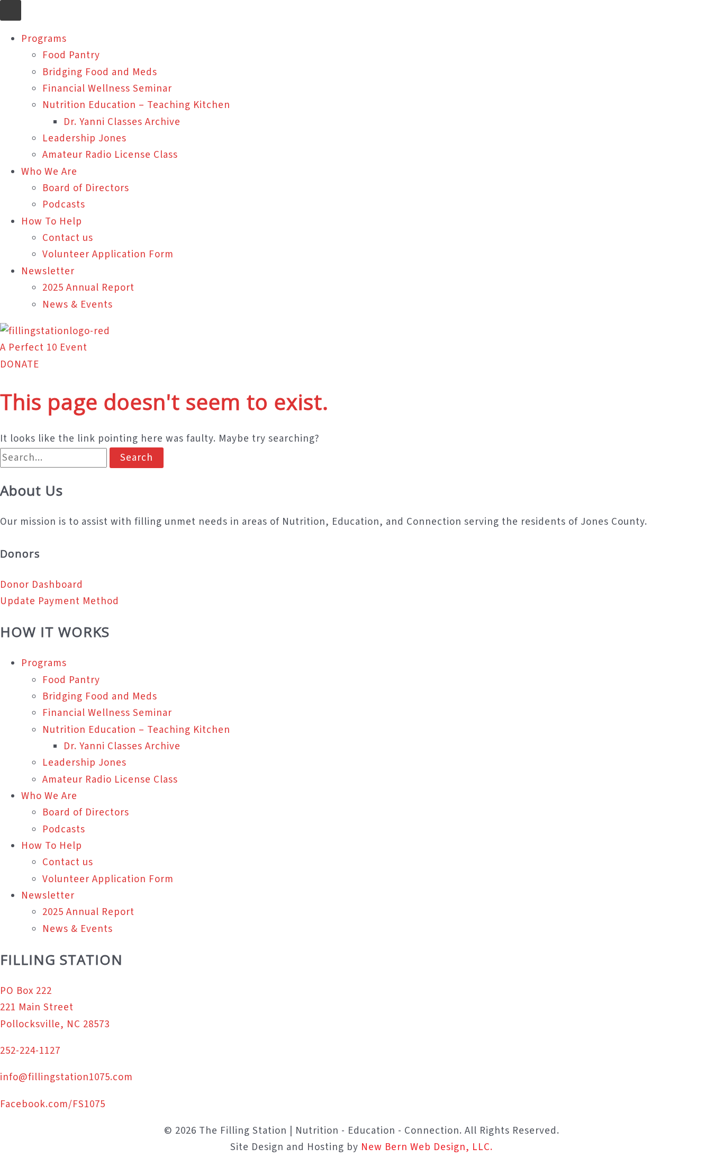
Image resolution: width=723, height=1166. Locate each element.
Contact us (67, 238)
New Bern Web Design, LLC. (427, 1147)
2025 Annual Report (88, 288)
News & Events (77, 305)
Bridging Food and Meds (99, 72)
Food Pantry (71, 55)
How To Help (51, 221)
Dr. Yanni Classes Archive (122, 122)
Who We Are (49, 172)
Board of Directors (85, 188)
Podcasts (63, 205)
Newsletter (48, 271)
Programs (44, 39)
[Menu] (10, 10)
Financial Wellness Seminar (107, 89)
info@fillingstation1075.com (66, 1077)
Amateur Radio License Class (110, 155)
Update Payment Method (59, 601)
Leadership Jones (84, 138)
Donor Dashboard (41, 585)
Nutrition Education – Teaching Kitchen (136, 105)
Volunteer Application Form (108, 254)
